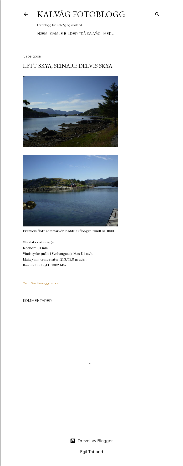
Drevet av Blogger (95, 441)
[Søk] (157, 13)
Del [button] (25, 283)
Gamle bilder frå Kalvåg (75, 33)
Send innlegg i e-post (45, 283)
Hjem (42, 33)
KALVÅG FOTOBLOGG (81, 14)
